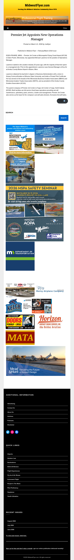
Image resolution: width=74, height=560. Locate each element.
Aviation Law (11, 458)
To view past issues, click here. (16, 535)
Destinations (11, 462)
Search (9, 113)
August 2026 (11, 521)
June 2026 (10, 529)
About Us (10, 412)
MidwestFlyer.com (37, 5)
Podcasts (10, 420)
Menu (65, 28)
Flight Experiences (13, 471)
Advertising (11, 403)
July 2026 (10, 525)
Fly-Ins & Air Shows (13, 475)
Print (61, 101)
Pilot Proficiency (12, 488)
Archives (10, 416)
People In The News (13, 483)
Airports (10, 454)
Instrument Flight (13, 479)
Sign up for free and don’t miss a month (19, 548)
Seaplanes (10, 492)
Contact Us (11, 408)
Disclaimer (10, 425)
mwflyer (48, 44)
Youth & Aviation (12, 496)
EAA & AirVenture (13, 466)
